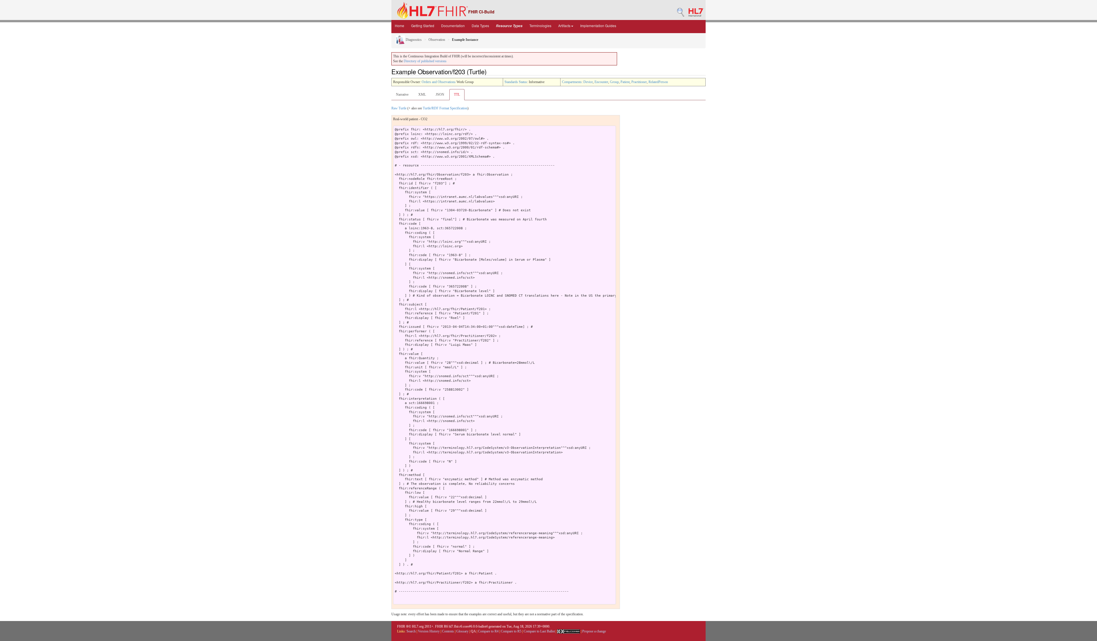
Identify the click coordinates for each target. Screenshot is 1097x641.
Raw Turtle (399, 108)
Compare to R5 (511, 631)
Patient (625, 82)
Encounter (601, 82)
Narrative (402, 95)
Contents (448, 631)
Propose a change (594, 631)
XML (422, 95)
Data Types (480, 25)
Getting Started (422, 25)
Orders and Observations (439, 82)
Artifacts (564, 25)
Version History (429, 631)
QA (473, 631)
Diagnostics (413, 40)
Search (411, 631)
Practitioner (639, 82)
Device (588, 82)
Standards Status (516, 82)
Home (399, 25)
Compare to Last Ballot (539, 631)
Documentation (453, 25)
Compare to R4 (488, 631)
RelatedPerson (658, 82)
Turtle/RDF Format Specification (445, 108)
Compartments (572, 82)
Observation (437, 40)
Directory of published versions (425, 61)
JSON (440, 95)
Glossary (462, 631)
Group (614, 82)
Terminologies (540, 25)
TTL (457, 95)
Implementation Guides (598, 25)
